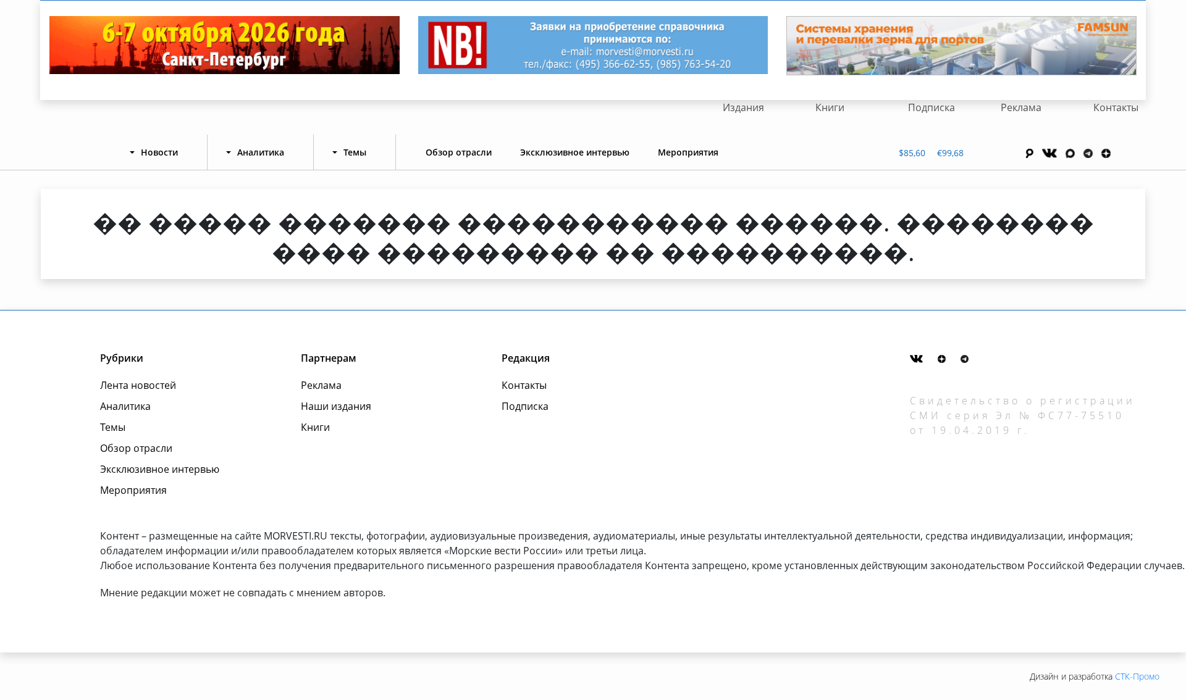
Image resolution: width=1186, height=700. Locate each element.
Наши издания (336, 406)
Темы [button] (354, 152)
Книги (829, 107)
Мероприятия (688, 152)
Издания (743, 107)
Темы (112, 427)
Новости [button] (159, 152)
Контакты (1115, 107)
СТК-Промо (1137, 676)
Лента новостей (138, 385)
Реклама (1021, 107)
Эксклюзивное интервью (574, 152)
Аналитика (125, 406)
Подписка (931, 107)
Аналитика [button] (260, 152)
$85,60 (912, 153)
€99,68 (950, 153)
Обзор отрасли (459, 152)
